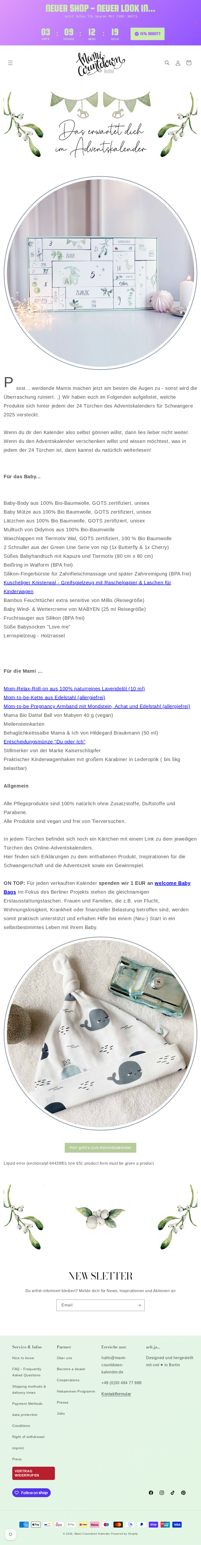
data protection (25, 1415)
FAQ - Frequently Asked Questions (26, 1372)
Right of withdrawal (28, 1437)
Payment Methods (27, 1404)
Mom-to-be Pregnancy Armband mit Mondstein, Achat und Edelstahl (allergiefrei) (97, 706)
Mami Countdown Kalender (92, 1533)
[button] (10, 62)
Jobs (61, 1413)
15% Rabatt (150, 33)
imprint (18, 1448)
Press (17, 1459)
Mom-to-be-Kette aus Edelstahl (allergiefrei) (54, 697)
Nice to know (23, 1358)
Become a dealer (71, 1369)
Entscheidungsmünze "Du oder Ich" (44, 741)
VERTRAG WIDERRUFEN (27, 1473)
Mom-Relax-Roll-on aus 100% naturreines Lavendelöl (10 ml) (74, 688)
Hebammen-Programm (76, 1391)
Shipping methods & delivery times (29, 1389)
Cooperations (68, 1380)
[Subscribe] (139, 1305)
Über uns (64, 1358)
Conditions (21, 1426)
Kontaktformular (116, 1394)
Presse (63, 1402)
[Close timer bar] (196, 23)
